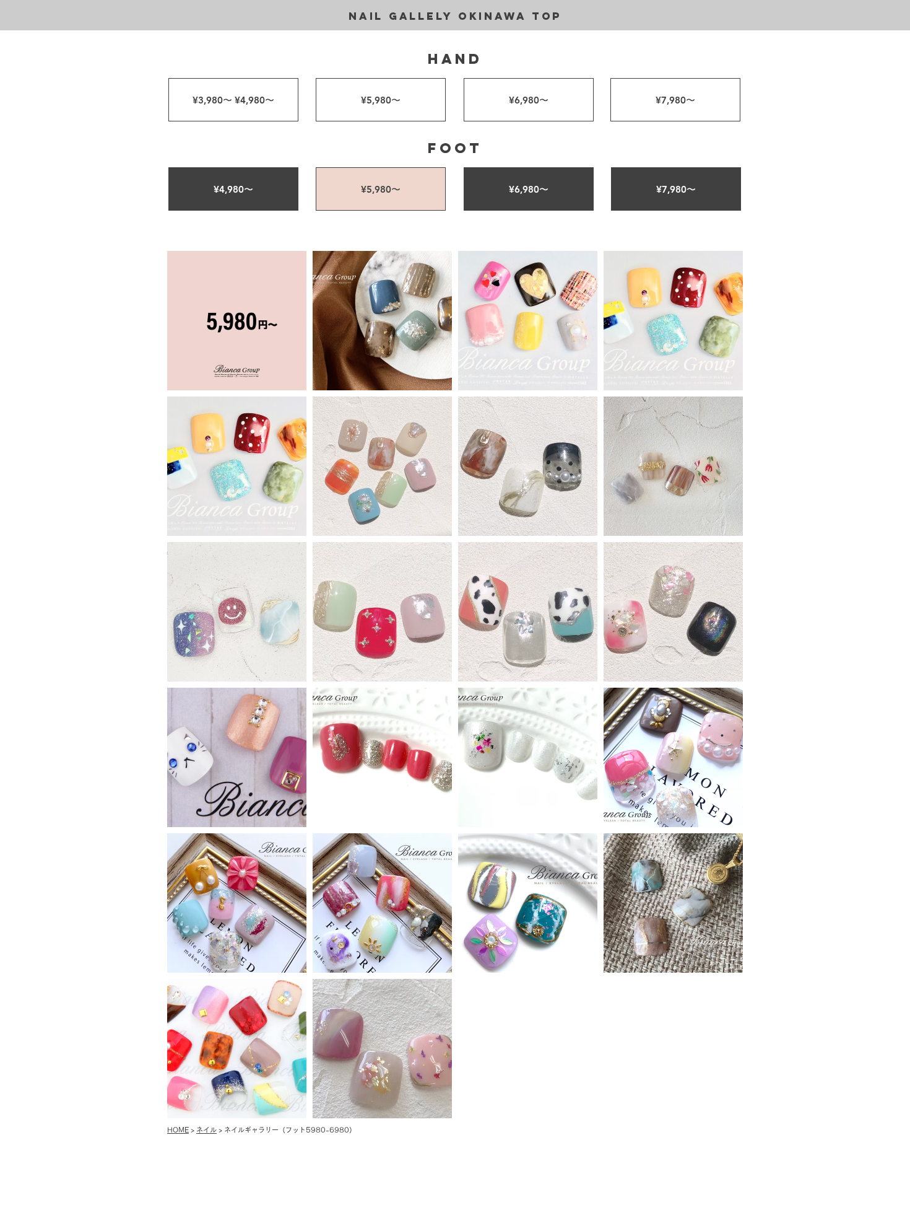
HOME (178, 1129)
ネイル (206, 1129)
